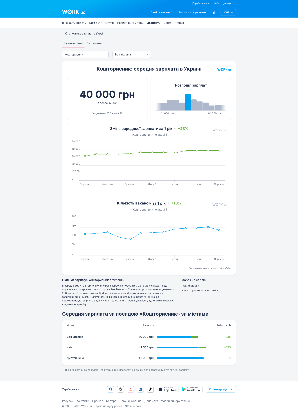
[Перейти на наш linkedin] (140, 389)
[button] (214, 12)
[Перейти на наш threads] (120, 389)
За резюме (94, 43)
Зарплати (153, 22)
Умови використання (175, 401)
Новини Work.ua (130, 401)
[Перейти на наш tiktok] (150, 389)
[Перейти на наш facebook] (110, 389)
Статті (109, 22)
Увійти (228, 12)
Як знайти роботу (74, 22)
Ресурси (67, 401)
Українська (69, 389)
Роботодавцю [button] (218, 389)
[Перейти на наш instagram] (130, 389)
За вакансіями (73, 43)
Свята (168, 22)
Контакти (83, 401)
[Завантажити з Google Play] (192, 389)
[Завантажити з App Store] (167, 389)
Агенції (179, 22)
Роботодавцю (223, 3)
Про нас (97, 401)
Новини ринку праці (130, 22)
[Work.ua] (73, 12)
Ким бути (95, 22)
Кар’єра (111, 401)
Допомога (151, 401)
